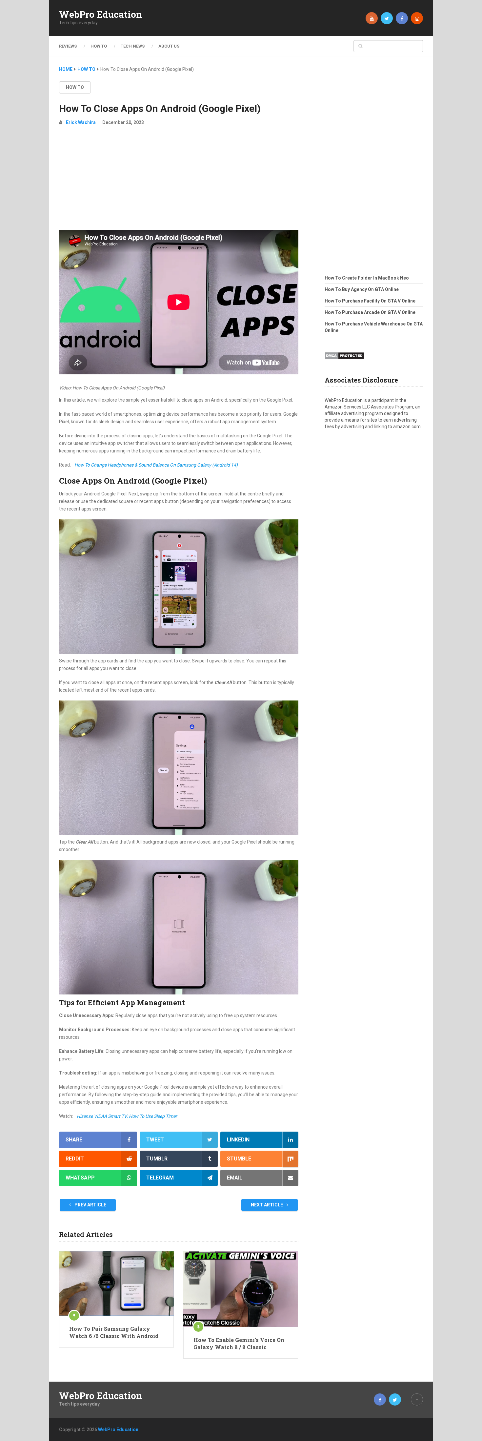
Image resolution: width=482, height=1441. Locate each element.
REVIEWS (68, 46)
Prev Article (89, 1204)
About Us (168, 46)
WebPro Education (100, 14)
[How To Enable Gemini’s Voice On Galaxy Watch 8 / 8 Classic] (240, 1289)
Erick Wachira (81, 122)
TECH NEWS (133, 46)
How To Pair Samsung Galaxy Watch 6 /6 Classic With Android (113, 1332)
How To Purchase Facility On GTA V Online (370, 300)
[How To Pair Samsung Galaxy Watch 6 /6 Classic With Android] (116, 1283)
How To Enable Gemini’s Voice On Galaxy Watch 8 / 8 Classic (238, 1343)
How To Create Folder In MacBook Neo (367, 278)
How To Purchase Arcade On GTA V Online (370, 312)
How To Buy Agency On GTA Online (362, 289)
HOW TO (98, 46)
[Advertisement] (178, 180)
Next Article (267, 1204)
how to (75, 87)
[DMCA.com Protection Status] (344, 361)
